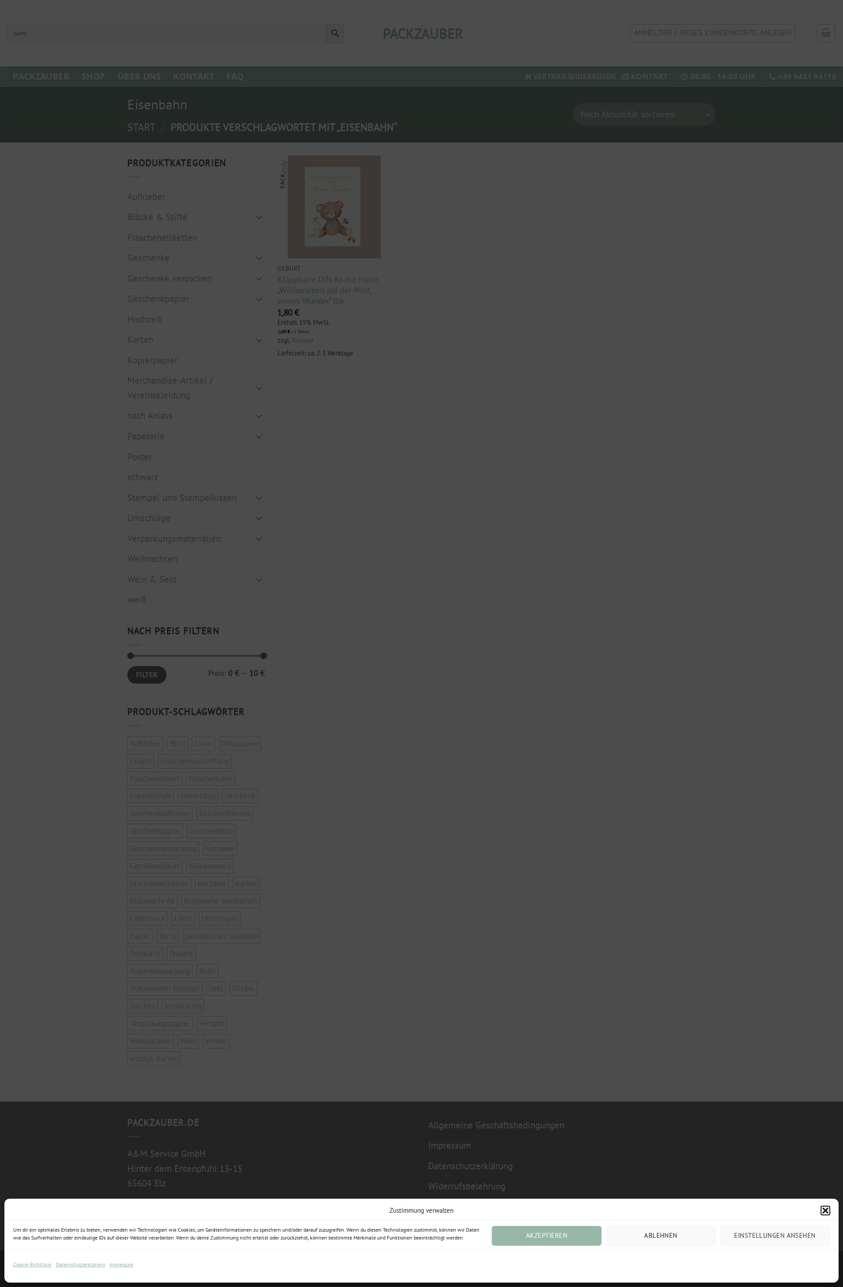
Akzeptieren (546, 1235)
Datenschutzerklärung (80, 1264)
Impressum (121, 1264)
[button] (825, 1210)
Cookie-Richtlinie (32, 1264)
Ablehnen (660, 1235)
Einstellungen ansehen (774, 1235)
